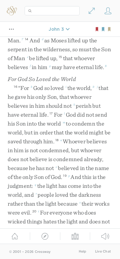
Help (82, 251)
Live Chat (103, 251)
